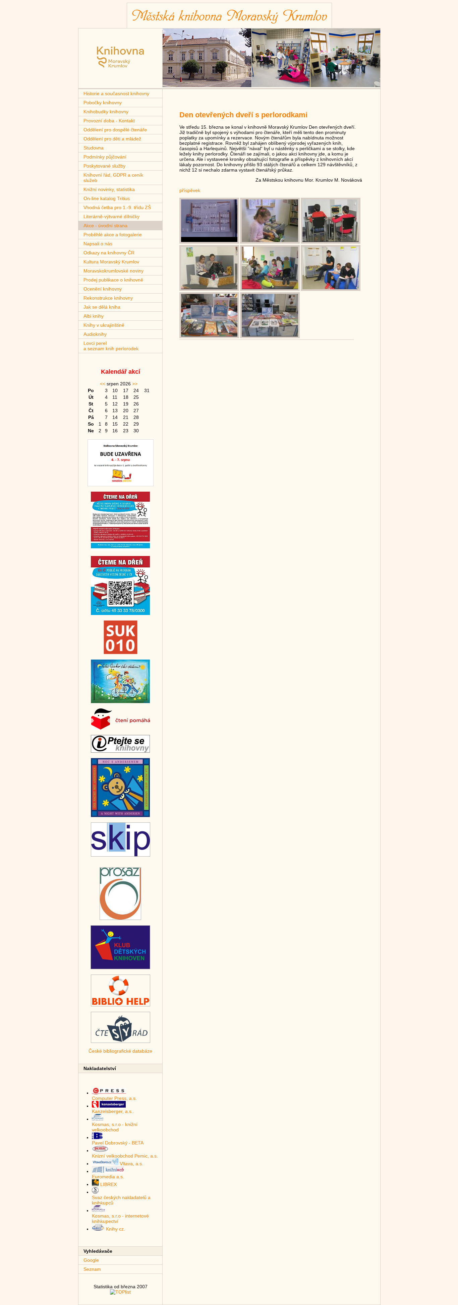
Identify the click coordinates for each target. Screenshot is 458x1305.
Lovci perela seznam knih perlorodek (110, 345)
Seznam (92, 1269)
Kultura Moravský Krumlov (111, 261)
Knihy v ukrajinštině (103, 325)
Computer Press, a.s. (114, 1098)
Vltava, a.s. (130, 1163)
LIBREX (108, 1184)
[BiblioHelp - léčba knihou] (120, 1004)
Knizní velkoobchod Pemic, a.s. (125, 1156)
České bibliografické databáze (120, 1051)
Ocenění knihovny (102, 289)
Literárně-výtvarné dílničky (111, 216)
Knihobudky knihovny (105, 111)
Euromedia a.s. (108, 1176)
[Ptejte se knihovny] (120, 751)
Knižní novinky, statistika (109, 189)
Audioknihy (95, 334)
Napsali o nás (97, 243)
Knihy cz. (115, 1229)
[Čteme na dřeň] (120, 549)
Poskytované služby (104, 166)
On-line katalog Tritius (106, 198)
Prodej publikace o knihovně (113, 280)
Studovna (93, 147)
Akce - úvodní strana (105, 225)
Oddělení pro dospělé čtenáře (115, 129)
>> (134, 383)
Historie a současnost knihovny (116, 93)
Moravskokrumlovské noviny (113, 270)
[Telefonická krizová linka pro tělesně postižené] (120, 918)
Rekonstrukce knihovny (108, 298)
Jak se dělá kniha (101, 307)
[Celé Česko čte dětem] (120, 701)
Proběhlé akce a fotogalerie (112, 234)
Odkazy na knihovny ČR (108, 252)
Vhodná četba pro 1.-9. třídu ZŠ (117, 207)
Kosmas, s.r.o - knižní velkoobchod (114, 1127)
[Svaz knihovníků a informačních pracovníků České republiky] (120, 855)
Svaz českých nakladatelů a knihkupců (121, 1200)
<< (102, 383)
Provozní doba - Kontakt (109, 120)
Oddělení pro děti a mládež (112, 138)
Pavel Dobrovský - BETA (118, 1142)
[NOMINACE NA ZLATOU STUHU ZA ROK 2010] (120, 652)
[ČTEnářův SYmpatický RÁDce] (120, 1041)
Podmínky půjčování (104, 157)
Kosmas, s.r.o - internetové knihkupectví (120, 1218)
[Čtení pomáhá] (120, 728)
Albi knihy (93, 316)
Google (91, 1260)
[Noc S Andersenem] (120, 815)
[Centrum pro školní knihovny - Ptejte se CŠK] (120, 967)
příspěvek (189, 190)
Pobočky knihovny (102, 102)
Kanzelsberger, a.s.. (113, 1111)
